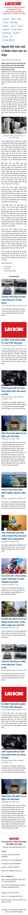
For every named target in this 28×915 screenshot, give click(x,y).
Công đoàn (6, 29)
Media (19, 19)
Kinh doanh (14, 22)
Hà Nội (3, 631)
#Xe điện (7, 269)
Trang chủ (6, 19)
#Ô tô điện (7, 267)
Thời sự (13, 26)
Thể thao (5, 22)
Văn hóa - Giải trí (17, 29)
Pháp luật (5, 26)
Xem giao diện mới (8, 40)
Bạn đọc (20, 26)
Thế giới (5, 36)
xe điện (18, 67)
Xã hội (13, 19)
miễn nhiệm (7, 547)
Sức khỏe (16, 33)
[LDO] (14, 287)
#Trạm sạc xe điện (10, 271)
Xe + (11, 36)
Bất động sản (7, 33)
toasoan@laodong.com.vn (14, 871)
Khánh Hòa (4, 502)
